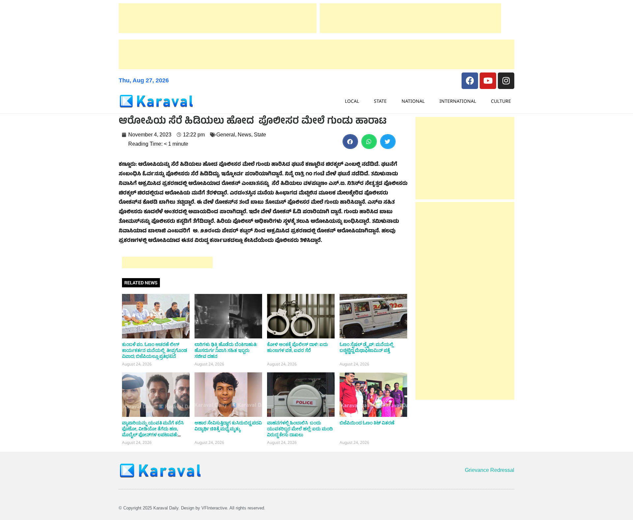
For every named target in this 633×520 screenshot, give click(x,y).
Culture (501, 101)
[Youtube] (488, 80)
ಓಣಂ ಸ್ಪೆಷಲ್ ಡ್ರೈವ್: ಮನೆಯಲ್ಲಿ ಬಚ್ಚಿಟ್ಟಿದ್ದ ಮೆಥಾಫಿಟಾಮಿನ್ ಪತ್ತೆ (366, 347)
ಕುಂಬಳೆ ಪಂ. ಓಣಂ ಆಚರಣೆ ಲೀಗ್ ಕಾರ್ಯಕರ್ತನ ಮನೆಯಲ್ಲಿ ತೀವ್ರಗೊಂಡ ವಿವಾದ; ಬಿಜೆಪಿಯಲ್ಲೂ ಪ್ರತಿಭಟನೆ (154, 350)
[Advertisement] (217, 18)
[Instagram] (506, 80)
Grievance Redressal (489, 470)
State (380, 101)
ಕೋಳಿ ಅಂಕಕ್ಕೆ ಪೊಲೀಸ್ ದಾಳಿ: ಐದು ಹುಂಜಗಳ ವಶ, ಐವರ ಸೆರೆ (297, 347)
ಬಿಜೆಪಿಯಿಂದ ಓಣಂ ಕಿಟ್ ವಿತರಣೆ (367, 423)
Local (352, 101)
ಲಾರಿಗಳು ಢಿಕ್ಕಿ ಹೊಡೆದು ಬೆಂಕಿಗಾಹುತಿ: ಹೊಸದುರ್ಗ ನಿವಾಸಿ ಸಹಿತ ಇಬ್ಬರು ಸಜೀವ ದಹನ (226, 350)
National (413, 101)
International (457, 101)
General (225, 134)
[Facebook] (470, 80)
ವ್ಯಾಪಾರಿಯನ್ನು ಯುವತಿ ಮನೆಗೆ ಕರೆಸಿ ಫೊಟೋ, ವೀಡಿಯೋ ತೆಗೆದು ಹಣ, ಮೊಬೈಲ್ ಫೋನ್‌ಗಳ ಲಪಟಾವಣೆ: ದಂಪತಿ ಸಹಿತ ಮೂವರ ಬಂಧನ (153, 432)
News (244, 134)
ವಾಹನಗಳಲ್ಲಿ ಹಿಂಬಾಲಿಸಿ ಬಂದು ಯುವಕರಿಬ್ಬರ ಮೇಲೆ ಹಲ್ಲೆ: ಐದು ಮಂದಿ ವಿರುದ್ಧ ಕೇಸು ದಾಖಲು (300, 429)
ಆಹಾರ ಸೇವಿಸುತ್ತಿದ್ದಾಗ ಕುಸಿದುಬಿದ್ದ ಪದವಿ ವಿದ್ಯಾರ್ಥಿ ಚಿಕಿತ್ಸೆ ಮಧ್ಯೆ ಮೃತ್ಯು (228, 426)
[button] (350, 141)
